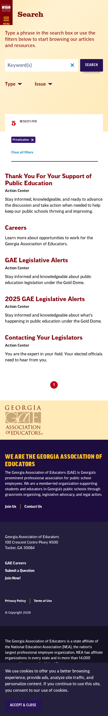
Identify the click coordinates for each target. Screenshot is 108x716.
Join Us (10, 507)
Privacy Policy (15, 600)
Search (91, 65)
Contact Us (33, 507)
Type (10, 84)
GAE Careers (15, 563)
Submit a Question (19, 571)
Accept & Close (23, 705)
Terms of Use (43, 600)
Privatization (24, 140)
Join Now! (13, 578)
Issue (40, 84)
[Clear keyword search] (72, 65)
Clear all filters (22, 153)
